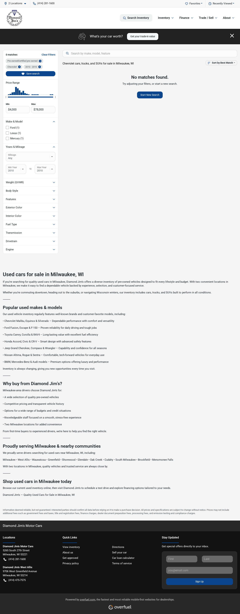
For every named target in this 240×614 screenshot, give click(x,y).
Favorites (194, 3)
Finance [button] (184, 18)
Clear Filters (48, 54)
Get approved (70, 558)
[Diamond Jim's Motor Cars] (14, 18)
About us (68, 552)
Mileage (12, 155)
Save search (33, 73)
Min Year (12, 167)
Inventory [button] (164, 18)
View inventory (71, 547)
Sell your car (119, 552)
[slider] (6, 97)
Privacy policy (71, 563)
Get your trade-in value (142, 36)
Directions (118, 547)
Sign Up (199, 581)
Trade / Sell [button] (206, 18)
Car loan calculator (123, 558)
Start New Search (149, 94)
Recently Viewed (222, 3)
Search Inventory (138, 18)
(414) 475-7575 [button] (17, 580)
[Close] (232, 35)
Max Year (41, 167)
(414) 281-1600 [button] (45, 3)
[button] (16, 3)
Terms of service (122, 563)
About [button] (227, 18)
